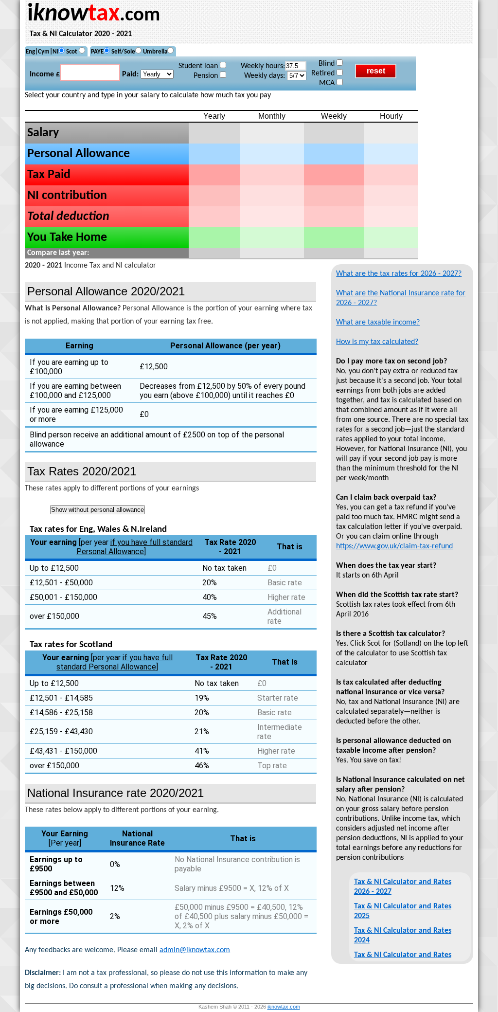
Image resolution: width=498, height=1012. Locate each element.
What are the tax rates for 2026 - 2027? (399, 274)
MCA (328, 83)
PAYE (97, 52)
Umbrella (155, 52)
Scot (72, 52)
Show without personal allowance (97, 509)
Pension (207, 76)
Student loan (199, 66)
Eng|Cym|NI (42, 52)
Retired (324, 73)
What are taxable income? (378, 322)
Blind (328, 64)
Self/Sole (123, 52)
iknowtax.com (283, 1007)
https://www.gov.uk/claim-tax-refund (394, 546)
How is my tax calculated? (377, 342)
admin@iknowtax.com (195, 950)
